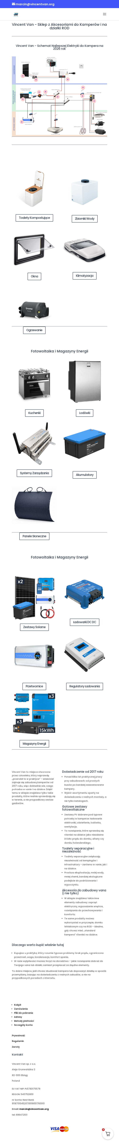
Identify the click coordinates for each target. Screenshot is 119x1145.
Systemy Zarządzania (34, 473)
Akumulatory (84, 475)
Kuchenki (34, 413)
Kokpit (17, 1004)
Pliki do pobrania (23, 1012)
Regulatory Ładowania (84, 686)
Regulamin (18, 1041)
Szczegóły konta (23, 1025)
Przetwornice (34, 686)
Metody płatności (24, 1021)
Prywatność (18, 1035)
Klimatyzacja (84, 276)
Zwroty (16, 1046)
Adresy (18, 1016)
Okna (34, 276)
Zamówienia (21, 1008)
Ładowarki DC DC (84, 622)
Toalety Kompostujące (34, 218)
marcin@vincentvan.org (34, 1109)
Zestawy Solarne (34, 627)
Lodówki (84, 413)
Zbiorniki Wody (84, 219)
